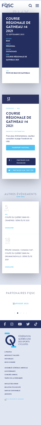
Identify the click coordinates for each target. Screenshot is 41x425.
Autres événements (20, 194)
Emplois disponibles (12, 391)
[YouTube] (20, 324)
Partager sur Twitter (23, 170)
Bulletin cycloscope (13, 387)
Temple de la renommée (14, 378)
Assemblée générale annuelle (16, 368)
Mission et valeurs (12, 355)
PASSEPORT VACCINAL (20, 148)
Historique (9, 359)
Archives (8, 394)
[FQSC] (7, 5)
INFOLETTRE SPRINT (11, 384)
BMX (8, 40)
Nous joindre (10, 362)
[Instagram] (11, 324)
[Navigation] (37, 5)
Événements (10, 108)
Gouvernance (10, 371)
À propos (8, 352)
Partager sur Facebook (23, 161)
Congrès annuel (11, 375)
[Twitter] (28, 324)
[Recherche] (30, 5)
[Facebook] (5, 324)
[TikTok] (35, 324)
